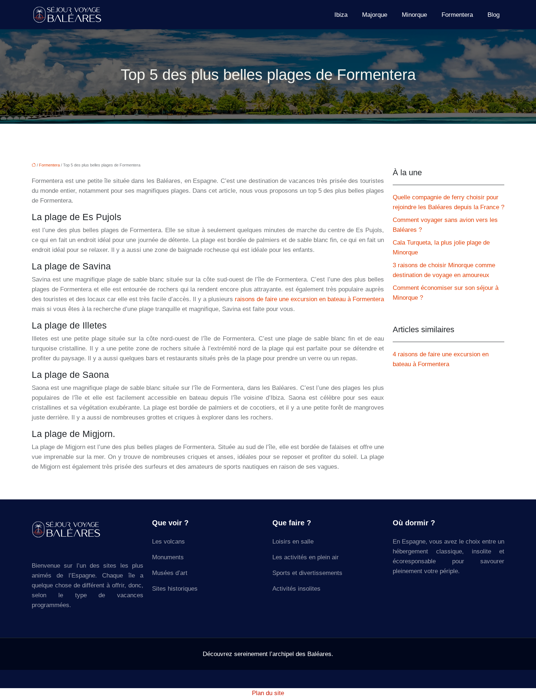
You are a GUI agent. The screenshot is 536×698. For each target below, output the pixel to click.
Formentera (457, 14)
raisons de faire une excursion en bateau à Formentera (309, 299)
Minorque (414, 14)
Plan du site (268, 693)
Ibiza (340, 14)
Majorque (374, 14)
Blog (494, 14)
